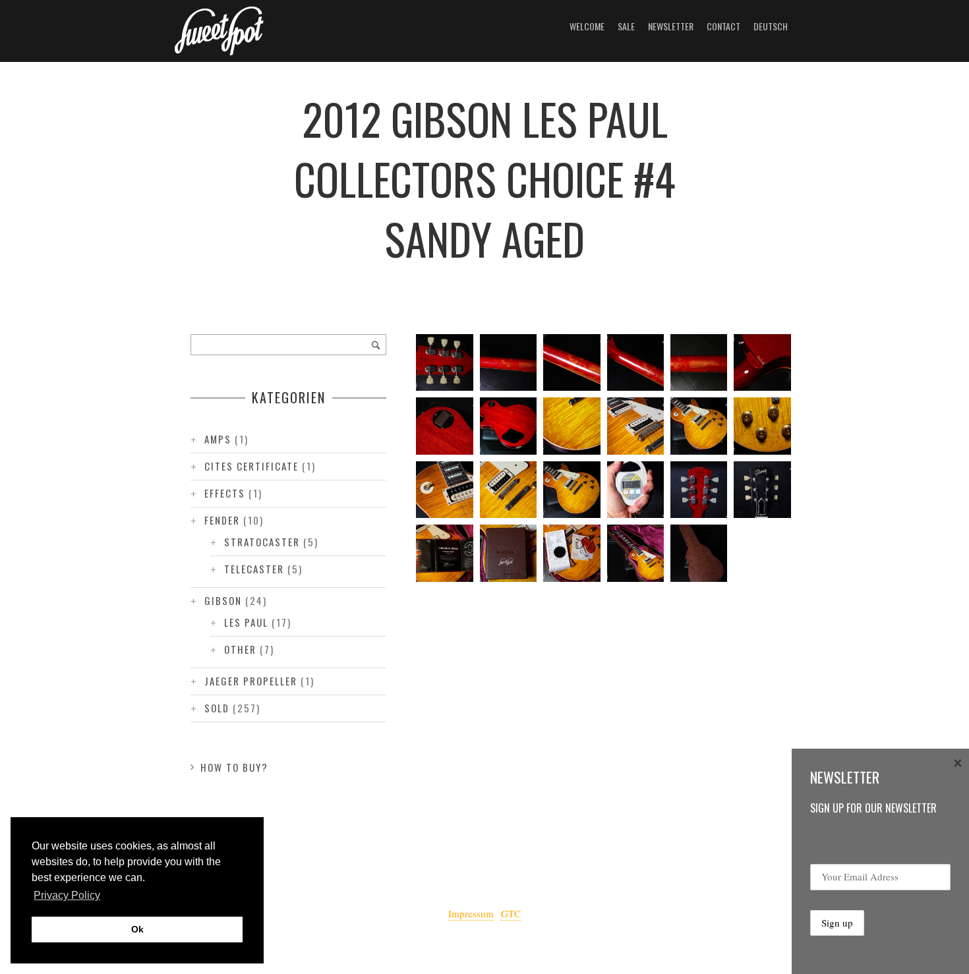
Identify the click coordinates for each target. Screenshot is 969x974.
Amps (217, 439)
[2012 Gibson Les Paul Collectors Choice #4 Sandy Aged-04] (508, 553)
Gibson (223, 600)
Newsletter (670, 26)
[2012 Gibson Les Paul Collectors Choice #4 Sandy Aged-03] (571, 553)
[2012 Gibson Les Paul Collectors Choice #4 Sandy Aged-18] (762, 362)
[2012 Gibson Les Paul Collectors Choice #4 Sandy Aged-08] (635, 489)
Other (240, 649)
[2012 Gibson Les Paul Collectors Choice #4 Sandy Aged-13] (698, 425)
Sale (626, 26)
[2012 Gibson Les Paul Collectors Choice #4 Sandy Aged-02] (635, 553)
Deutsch (770, 26)
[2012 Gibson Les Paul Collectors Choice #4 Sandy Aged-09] (571, 489)
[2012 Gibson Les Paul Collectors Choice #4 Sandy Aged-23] (444, 362)
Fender (222, 520)
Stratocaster (262, 541)
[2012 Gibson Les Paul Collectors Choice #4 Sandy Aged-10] (508, 489)
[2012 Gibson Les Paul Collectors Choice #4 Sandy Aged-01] (698, 553)
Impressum (471, 913)
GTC (511, 913)
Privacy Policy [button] (67, 895)
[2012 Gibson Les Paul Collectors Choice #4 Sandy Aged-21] (571, 362)
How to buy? (234, 767)
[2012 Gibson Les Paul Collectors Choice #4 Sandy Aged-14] (635, 425)
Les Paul (246, 622)
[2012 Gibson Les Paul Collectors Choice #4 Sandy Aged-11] (444, 489)
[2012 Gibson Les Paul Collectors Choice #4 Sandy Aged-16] (508, 425)
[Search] (375, 344)
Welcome (587, 26)
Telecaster (254, 568)
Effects (224, 493)
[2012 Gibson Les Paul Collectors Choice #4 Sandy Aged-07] (698, 489)
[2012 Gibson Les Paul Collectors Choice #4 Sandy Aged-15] (571, 425)
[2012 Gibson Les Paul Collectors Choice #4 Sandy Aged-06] (762, 489)
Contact (723, 26)
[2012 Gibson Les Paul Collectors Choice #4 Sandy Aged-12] (762, 425)
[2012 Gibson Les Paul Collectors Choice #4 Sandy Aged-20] (635, 362)
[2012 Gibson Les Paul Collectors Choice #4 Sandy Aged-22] (508, 362)
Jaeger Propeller (250, 680)
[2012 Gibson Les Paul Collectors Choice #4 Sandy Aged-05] (444, 553)
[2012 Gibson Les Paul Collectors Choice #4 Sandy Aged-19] (698, 362)
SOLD (216, 708)
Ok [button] (137, 929)
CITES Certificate (251, 466)
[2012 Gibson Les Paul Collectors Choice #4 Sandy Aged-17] (444, 425)
